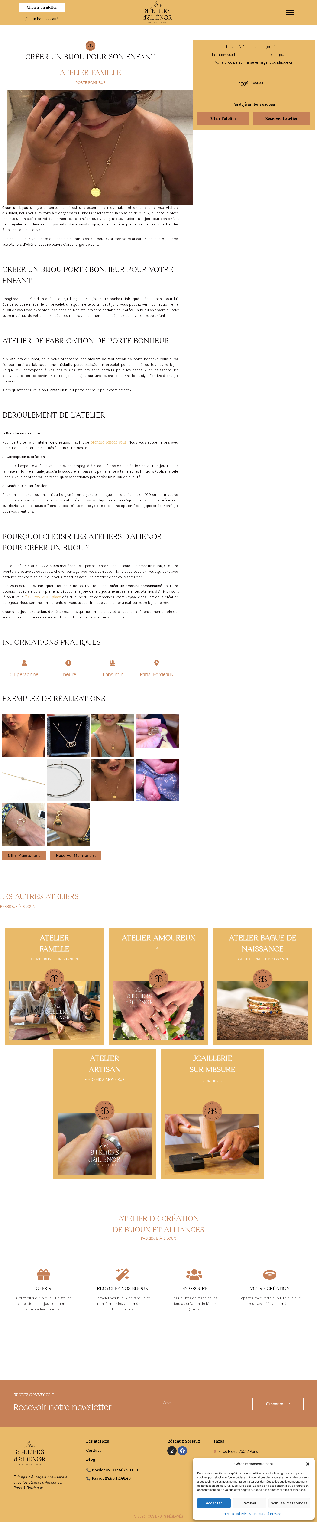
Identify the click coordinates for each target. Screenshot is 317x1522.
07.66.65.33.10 (125, 1470)
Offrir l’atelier (222, 118)
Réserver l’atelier (281, 118)
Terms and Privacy (237, 1513)
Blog (90, 1459)
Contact (93, 1450)
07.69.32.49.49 (118, 1478)
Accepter (214, 1503)
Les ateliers (97, 1441)
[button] (307, 1464)
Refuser (250, 1503)
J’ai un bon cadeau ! (42, 19)
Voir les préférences (289, 1503)
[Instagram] (172, 1450)
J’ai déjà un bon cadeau (253, 104)
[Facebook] (182, 1450)
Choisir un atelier (42, 7)
